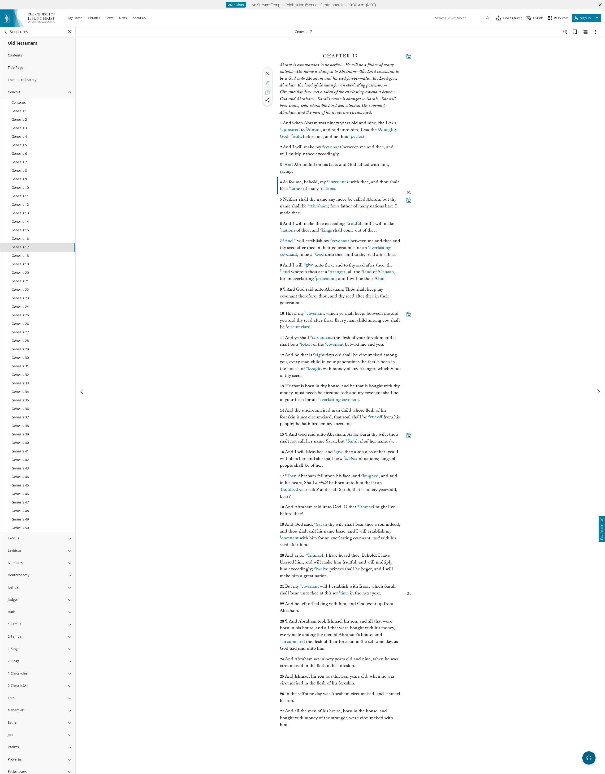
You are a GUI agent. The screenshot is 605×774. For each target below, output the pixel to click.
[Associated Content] (408, 56)
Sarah (353, 441)
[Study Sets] (564, 32)
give (309, 265)
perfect (357, 137)
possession (326, 279)
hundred (289, 490)
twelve (322, 569)
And (289, 165)
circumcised (299, 327)
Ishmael (366, 507)
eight (319, 355)
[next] (598, 391)
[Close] (267, 73)
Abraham (319, 206)
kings (327, 230)
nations (328, 189)
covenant (332, 147)
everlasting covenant (339, 400)
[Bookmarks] (574, 32)
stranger (337, 272)
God (319, 255)
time (344, 593)
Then (292, 476)
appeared (290, 130)
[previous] (82, 391)
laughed (371, 476)
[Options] (595, 32)
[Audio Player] (589, 758)
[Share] (267, 100)
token (306, 344)
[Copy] (267, 92)
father (296, 189)
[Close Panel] (69, 31)
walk (297, 137)
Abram (314, 130)
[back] (6, 31)
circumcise (322, 338)
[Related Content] (585, 32)
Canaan (386, 272)
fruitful (354, 224)
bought (315, 369)
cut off (376, 417)
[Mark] (267, 83)
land (285, 272)
